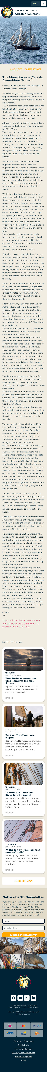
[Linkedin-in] (33, 998)
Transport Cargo (26, 10)
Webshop (20, 14)
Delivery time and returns (23, 1053)
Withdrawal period (23, 1056)
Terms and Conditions (23, 1041)
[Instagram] (27, 998)
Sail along (33, 14)
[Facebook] (13, 998)
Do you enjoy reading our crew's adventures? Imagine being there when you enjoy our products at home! (21, 623)
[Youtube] (20, 998)
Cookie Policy (24, 1045)
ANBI (23, 1060)
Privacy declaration (23, 1049)
